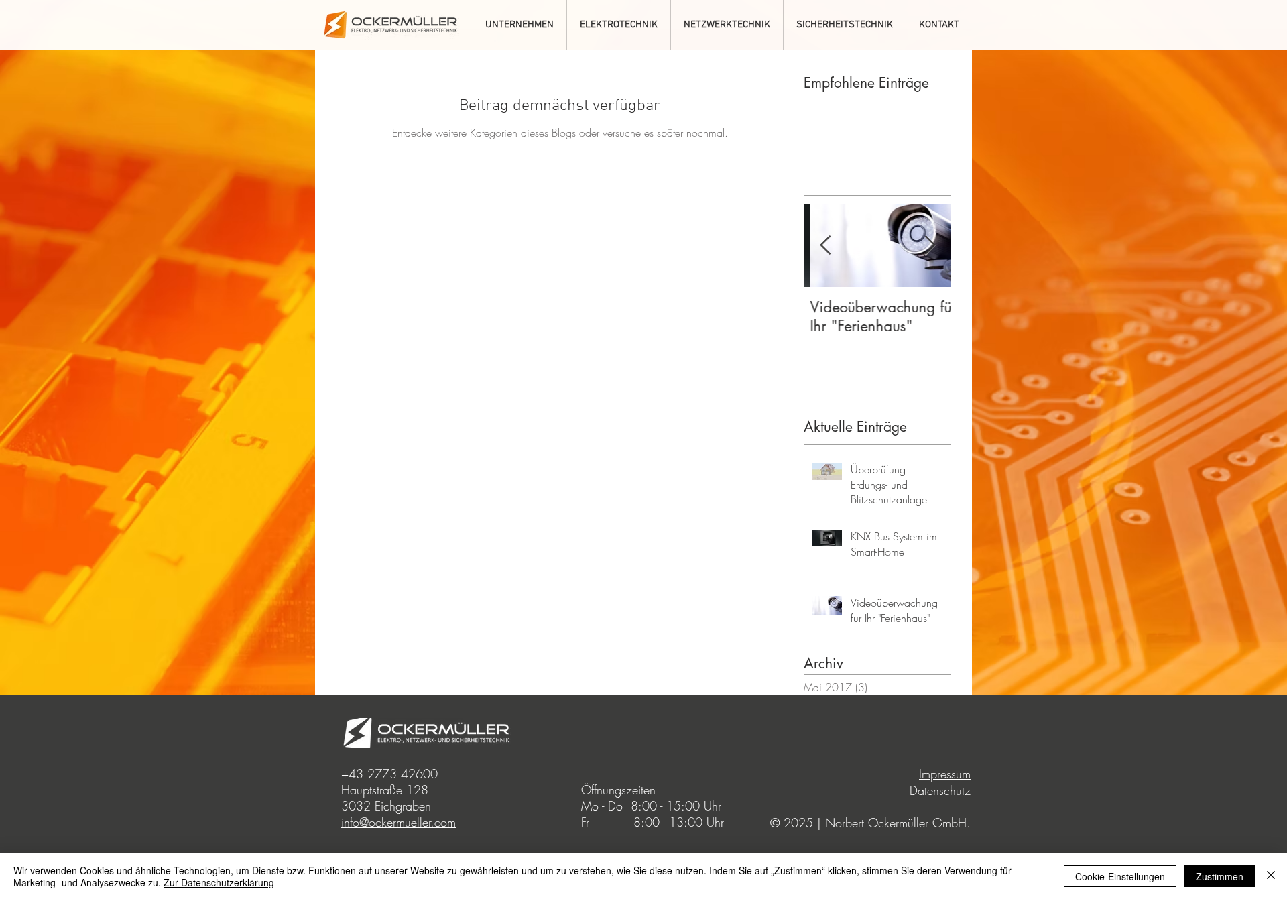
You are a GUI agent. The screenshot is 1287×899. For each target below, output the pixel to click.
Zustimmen (1219, 876)
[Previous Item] (825, 245)
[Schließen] (1271, 876)
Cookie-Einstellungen (1120, 876)
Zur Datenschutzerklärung (219, 882)
